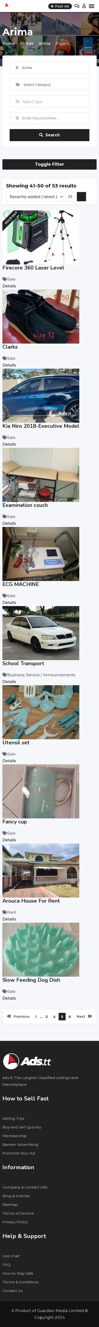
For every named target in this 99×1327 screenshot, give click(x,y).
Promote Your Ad (18, 1153)
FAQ (6, 1264)
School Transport (23, 663)
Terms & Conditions (20, 1282)
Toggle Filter (49, 164)
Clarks (10, 347)
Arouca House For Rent (31, 901)
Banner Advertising (20, 1144)
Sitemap (10, 1204)
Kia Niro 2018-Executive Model (40, 426)
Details (9, 286)
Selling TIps (13, 1118)
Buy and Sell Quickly (21, 1127)
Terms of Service (18, 1213)
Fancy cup (14, 821)
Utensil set (16, 742)
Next (81, 1016)
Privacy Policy (15, 1222)
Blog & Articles (16, 1196)
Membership (14, 1135)
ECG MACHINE (20, 584)
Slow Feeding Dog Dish (31, 980)
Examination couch (25, 505)
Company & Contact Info (25, 1187)
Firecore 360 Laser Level (33, 267)
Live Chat (10, 1256)
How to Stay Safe (17, 1273)
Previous (22, 1016)
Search (52, 135)
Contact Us (12, 1290)
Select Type (32, 102)
